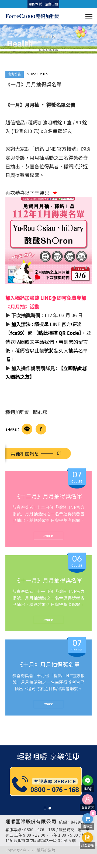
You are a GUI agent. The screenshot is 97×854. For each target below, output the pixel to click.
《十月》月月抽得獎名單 (49, 664)
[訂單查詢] (87, 837)
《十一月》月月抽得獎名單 (48, 580)
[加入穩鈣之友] (87, 780)
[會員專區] (87, 799)
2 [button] (49, 808)
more (48, 535)
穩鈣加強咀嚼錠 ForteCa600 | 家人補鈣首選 (32, 16)
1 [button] (45, 808)
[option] (48, 38)
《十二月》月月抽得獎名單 (48, 496)
